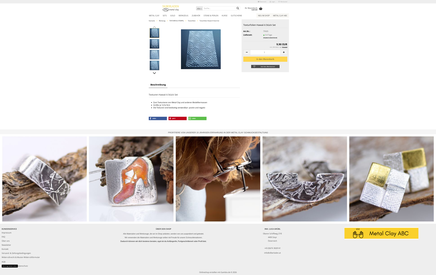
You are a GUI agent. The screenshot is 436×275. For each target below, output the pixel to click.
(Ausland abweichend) (270, 38)
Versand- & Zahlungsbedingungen (16, 253)
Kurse (224, 15)
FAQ (3, 237)
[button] (262, 1)
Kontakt (5, 249)
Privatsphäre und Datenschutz (15, 266)
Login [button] (273, 2)
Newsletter (6, 245)
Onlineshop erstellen (208, 272)
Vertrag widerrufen (10, 266)
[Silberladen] (171, 8)
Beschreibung (158, 84)
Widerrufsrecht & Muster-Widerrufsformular (21, 257)
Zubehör (196, 15)
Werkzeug (183, 15)
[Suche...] (238, 8)
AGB (3, 262)
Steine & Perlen (211, 15)
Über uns (6, 241)
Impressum (6, 232)
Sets (165, 15)
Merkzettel (283, 2)
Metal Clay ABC (280, 15)
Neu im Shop (264, 15)
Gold (172, 15)
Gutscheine (236, 15)
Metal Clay (154, 15)
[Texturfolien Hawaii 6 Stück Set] (201, 49)
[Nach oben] (429, 271)
